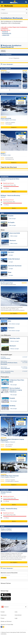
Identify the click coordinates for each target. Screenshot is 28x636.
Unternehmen (18, 615)
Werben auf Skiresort (6, 621)
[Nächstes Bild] (26, 81)
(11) (6, 33)
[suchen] (26, 2)
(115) (5, 35)
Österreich (3, 180)
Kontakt (3, 612)
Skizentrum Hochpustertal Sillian (10, 179)
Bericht (13, 191)
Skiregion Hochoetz (6, 492)
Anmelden (3, 577)
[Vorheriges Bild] (2, 81)
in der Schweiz (12, 119)
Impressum (3, 615)
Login (16, 618)
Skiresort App (4, 591)
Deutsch (6, 606)
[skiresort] (14, 2)
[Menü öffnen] (2, 2)
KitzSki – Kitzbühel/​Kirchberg (9, 508)
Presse (2, 618)
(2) (5, 31)
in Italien (9, 155)
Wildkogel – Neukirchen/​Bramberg (10, 195)
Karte (3, 50)
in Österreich (12, 442)
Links (16, 612)
